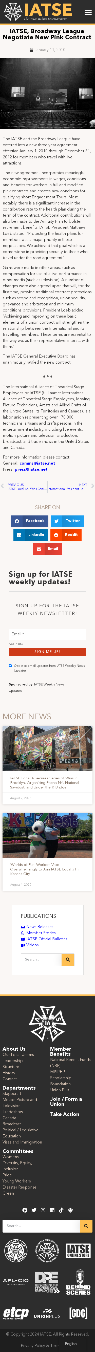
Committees (18, 1151)
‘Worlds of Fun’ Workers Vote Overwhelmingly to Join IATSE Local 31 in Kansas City (45, 869)
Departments (19, 1088)
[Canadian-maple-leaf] (70, 1210)
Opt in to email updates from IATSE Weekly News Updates (49, 668)
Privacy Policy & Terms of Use (47, 1346)
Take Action (64, 1114)
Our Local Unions (18, 1055)
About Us (14, 1049)
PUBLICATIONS (38, 916)
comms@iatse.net (37, 464)
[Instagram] (43, 1210)
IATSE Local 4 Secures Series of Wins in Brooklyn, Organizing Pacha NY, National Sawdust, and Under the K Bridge (44, 783)
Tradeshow (13, 1112)
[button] (88, 12)
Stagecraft (12, 1094)
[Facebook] (24, 1210)
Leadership (13, 1061)
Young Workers (17, 1181)
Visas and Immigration (22, 1142)
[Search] (68, 960)
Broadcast (12, 1124)
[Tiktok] (61, 1210)
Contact (10, 1079)
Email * (18, 631)
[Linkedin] (52, 1210)
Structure (11, 1067)
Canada (9, 1118)
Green (8, 1194)
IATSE (48, 11)
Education (12, 1136)
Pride (7, 1175)
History (9, 1073)
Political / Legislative (21, 1130)
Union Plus (59, 1090)
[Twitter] (34, 1210)
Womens (11, 1157)
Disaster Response (19, 1187)
